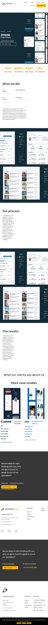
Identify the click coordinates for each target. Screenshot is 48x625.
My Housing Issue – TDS (39, 605)
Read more (29, 623)
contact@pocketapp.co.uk (7, 524)
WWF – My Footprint (39, 610)
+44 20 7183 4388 (5, 522)
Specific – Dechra (38, 607)
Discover (29, 511)
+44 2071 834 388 (30, 567)
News (43, 2)
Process (32, 2)
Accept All (19, 623)
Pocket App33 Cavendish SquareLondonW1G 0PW (7, 603)
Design (29, 514)
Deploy (29, 519)
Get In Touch (7, 487)
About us (26, 2)
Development (30, 516)
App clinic (33, 5)
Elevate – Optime (38, 602)
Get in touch (40, 5)
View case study (6, 44)
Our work (38, 2)
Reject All (24, 623)
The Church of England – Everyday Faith (40, 600)
